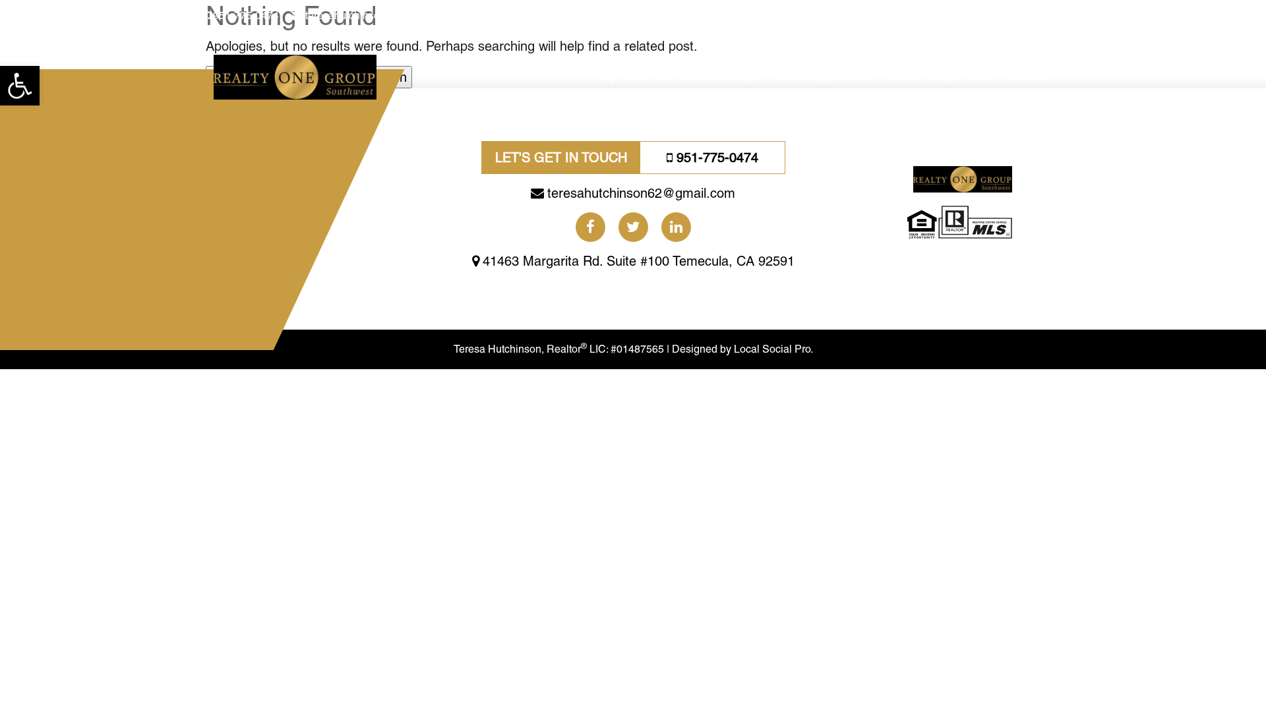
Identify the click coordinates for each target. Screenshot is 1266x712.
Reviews (1026, 77)
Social (905, 77)
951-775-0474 (246, 15)
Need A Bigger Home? (826, 77)
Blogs (943, 77)
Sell (635, 77)
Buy (606, 77)
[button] (20, 85)
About (982, 77)
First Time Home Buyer (709, 77)
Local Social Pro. (773, 349)
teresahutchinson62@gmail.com (380, 15)
